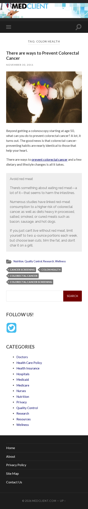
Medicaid (22, 379)
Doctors (22, 357)
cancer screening (22, 269)
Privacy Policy (16, 465)
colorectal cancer (23, 275)
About (10, 456)
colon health (51, 269)
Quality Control (33, 261)
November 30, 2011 (19, 64)
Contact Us (14, 482)
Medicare (22, 385)
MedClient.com (44, 500)
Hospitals (22, 374)
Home (10, 448)
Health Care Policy (29, 363)
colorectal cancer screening (31, 281)
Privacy (21, 402)
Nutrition (19, 261)
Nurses (21, 391)
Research (48, 261)
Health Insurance (27, 368)
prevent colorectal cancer (50, 159)
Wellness (60, 261)
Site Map (12, 473)
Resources (23, 419)
